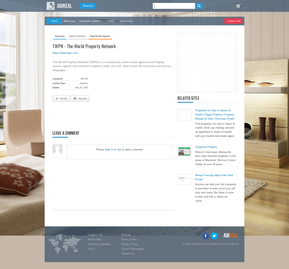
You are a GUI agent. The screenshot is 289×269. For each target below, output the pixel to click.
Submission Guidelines (90, 21)
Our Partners (126, 21)
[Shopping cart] (238, 6)
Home (54, 21)
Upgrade (82, 98)
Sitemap (126, 234)
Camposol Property (206, 146)
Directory (88, 5)
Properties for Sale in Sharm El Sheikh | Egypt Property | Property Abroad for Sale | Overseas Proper (214, 114)
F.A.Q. (111, 21)
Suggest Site (95, 234)
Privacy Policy (129, 244)
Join (119, 149)
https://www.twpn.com (64, 52)
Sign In (109, 149)
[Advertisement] (98, 115)
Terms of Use (129, 239)
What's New (69, 21)
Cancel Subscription (132, 248)
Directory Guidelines (99, 244)
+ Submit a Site (233, 21)
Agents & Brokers (77, 36)
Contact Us (127, 253)
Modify (63, 98)
